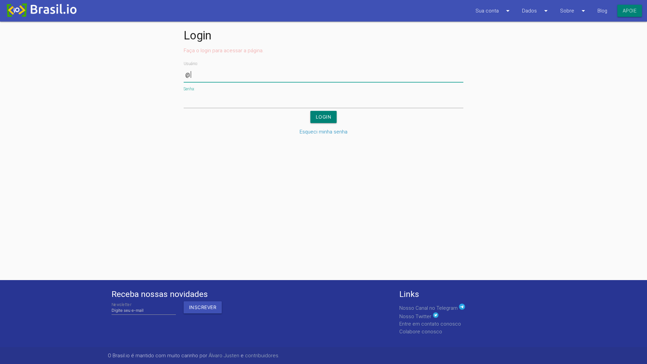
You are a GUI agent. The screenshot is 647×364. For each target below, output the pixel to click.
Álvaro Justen (224, 356)
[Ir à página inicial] (38, 12)
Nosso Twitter (416, 316)
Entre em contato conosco (430, 324)
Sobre (573, 11)
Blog (602, 11)
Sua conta (493, 11)
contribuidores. (262, 356)
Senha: (189, 89)
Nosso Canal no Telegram (429, 308)
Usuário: (191, 63)
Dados (536, 11)
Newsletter (121, 304)
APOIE (630, 10)
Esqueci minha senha (323, 132)
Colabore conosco (420, 332)
